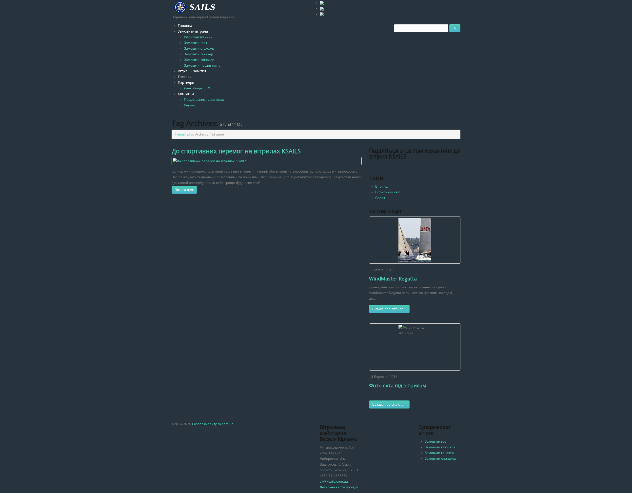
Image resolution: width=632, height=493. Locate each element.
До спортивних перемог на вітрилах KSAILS (236, 151)
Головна (185, 25)
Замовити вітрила (193, 31)
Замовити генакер (198, 54)
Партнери (186, 82)
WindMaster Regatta (393, 278)
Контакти (186, 93)
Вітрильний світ (387, 192)
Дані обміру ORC (197, 88)
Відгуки (189, 105)
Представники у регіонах (204, 99)
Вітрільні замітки (192, 71)
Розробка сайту (204, 424)
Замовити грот (195, 43)
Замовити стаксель (199, 48)
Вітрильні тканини (198, 37)
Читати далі (184, 190)
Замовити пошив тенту (202, 65)
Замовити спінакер (199, 60)
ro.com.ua (226, 424)
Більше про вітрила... (389, 309)
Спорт (380, 198)
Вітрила (381, 186)
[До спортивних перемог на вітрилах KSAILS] (210, 161)
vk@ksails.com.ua (334, 481)
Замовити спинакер (440, 458)
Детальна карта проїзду (339, 487)
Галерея (185, 76)
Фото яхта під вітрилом (397, 385)
